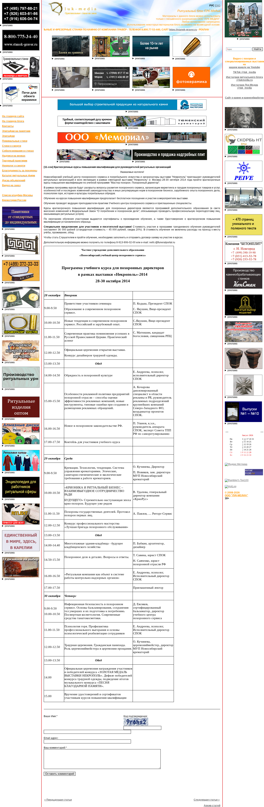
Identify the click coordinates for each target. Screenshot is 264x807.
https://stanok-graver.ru (156, 29)
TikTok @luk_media (244, 72)
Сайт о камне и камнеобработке (244, 97)
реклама (8, 25)
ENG (217, 5)
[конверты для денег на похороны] (20, 576)
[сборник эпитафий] (243, 421)
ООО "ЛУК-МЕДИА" (236, 495)
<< (226, 432)
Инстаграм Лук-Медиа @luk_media (244, 86)
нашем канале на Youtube (244, 67)
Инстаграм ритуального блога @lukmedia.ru (244, 78)
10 (245, 439)
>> (261, 432)
